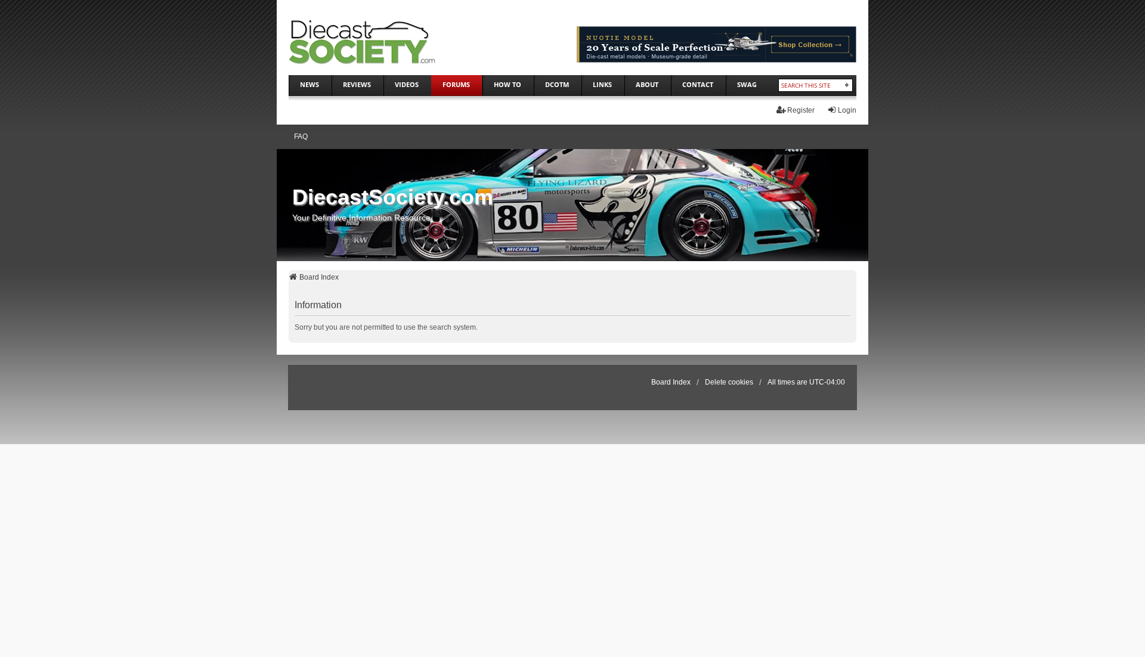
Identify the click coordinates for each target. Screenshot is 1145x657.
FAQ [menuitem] (301, 136)
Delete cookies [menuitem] (729, 382)
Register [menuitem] (801, 110)
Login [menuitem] (847, 110)
